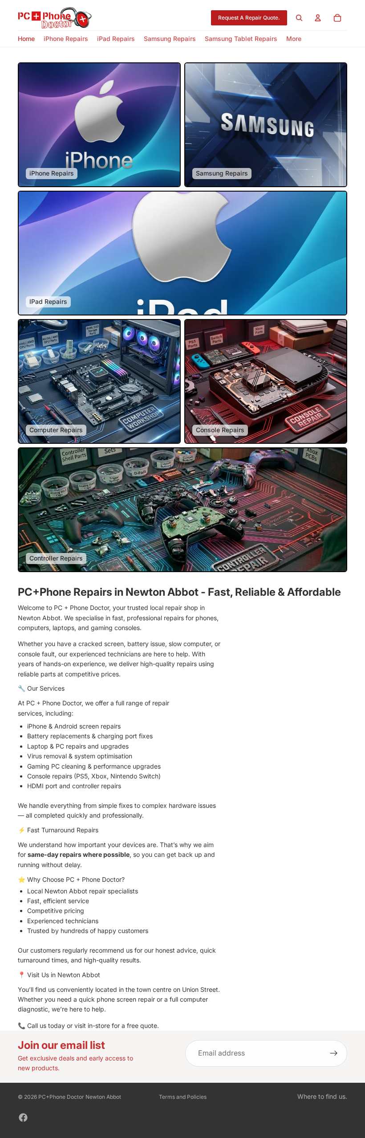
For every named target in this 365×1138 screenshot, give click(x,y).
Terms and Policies (183, 1096)
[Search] (299, 18)
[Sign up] (333, 1053)
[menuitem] (294, 39)
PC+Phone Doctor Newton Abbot (79, 1096)
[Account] (318, 18)
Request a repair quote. (249, 17)
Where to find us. (322, 1096)
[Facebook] (23, 1117)
